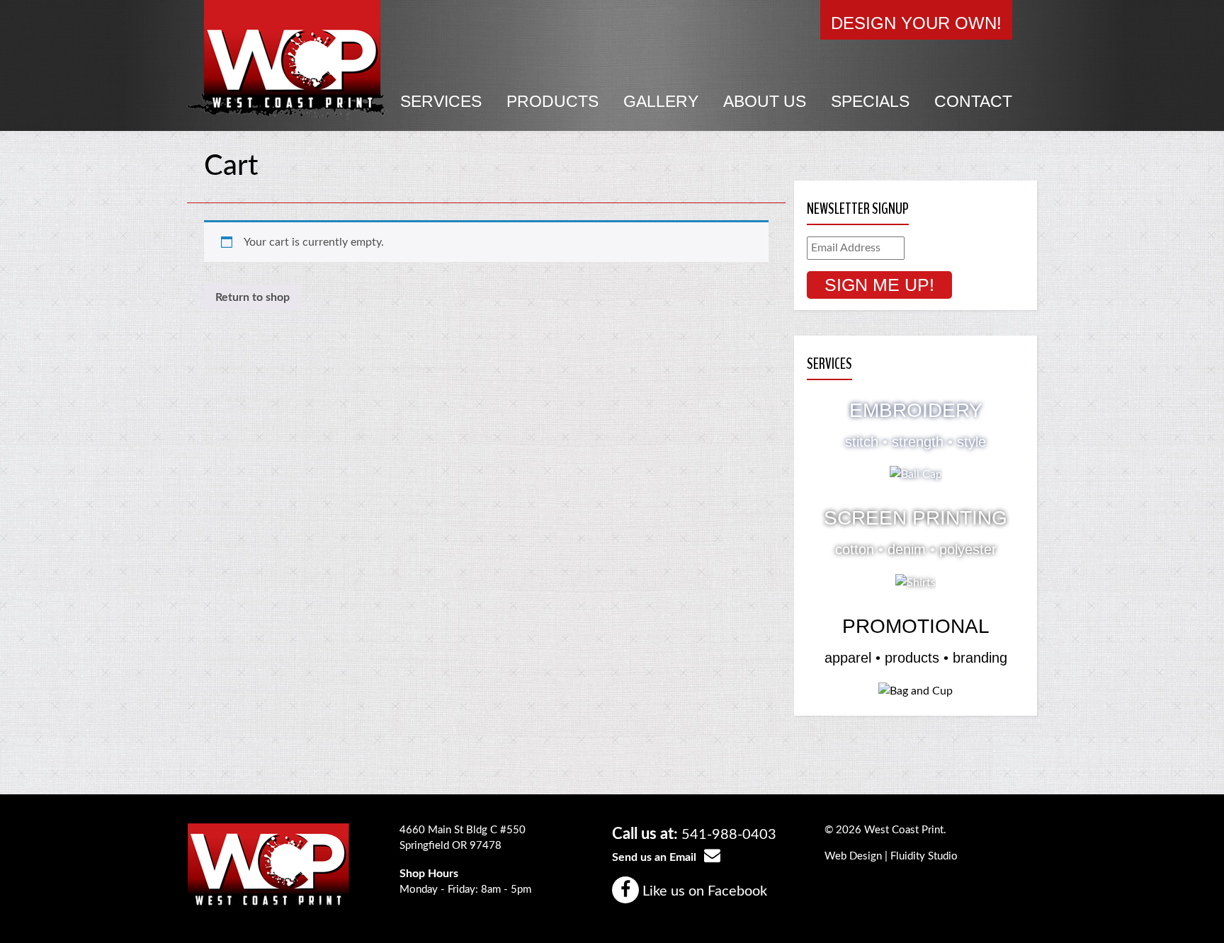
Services (441, 101)
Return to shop (252, 297)
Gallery (660, 101)
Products (552, 101)
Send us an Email (655, 857)
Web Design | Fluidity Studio (891, 856)
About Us (764, 101)
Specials (870, 101)
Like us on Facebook (703, 891)
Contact (973, 101)
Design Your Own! (916, 23)
